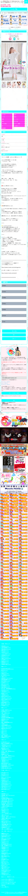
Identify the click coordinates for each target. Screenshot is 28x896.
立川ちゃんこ (4, 672)
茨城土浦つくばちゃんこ (6, 698)
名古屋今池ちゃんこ (5, 742)
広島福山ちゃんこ (5, 842)
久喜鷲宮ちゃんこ (5, 714)
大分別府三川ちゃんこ (6, 874)
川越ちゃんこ (4, 676)
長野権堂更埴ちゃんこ (6, 783)
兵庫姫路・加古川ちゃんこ (7, 804)
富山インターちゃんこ (6, 777)
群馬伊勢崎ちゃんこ (5, 702)
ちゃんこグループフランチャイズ (8, 882)
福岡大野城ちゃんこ (5, 856)
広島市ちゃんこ (4, 851)
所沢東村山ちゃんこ (5, 711)
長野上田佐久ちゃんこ (6, 787)
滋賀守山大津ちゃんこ (6, 821)
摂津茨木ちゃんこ (5, 819)
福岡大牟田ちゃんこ (5, 867)
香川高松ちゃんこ (5, 841)
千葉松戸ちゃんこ (5, 701)
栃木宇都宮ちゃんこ (5, 681)
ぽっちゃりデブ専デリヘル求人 (8, 883)
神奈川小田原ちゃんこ (6, 699)
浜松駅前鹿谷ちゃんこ (6, 766)
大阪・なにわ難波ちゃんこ (7, 829)
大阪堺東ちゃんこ (5, 812)
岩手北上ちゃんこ (5, 656)
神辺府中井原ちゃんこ (6, 870)
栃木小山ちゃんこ (5, 684)
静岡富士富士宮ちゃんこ (6, 768)
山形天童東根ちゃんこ (6, 647)
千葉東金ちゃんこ (5, 694)
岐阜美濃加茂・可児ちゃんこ (7, 765)
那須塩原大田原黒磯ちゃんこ (7, 717)
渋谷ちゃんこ (4, 731)
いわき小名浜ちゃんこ (6, 653)
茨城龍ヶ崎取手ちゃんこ (6, 710)
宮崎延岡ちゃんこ (5, 873)
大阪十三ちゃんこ (5, 815)
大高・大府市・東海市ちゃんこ (8, 755)
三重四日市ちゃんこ (5, 749)
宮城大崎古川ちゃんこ (6, 649)
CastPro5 (21, 893)
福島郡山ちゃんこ (5, 661)
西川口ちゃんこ (4, 670)
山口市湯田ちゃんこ (5, 871)
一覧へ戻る (14, 331)
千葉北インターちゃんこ (6, 726)
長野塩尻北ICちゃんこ (6, 786)
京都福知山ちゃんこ (5, 827)
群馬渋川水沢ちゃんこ (6, 696)
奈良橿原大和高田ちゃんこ (7, 798)
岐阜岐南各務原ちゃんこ (6, 757)
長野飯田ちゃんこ (5, 780)
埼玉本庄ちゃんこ (5, 690)
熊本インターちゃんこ (6, 838)
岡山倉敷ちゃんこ (5, 859)
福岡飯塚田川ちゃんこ (6, 853)
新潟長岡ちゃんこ (5, 778)
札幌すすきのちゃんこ (6, 658)
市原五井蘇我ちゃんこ (6, 725)
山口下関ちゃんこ (5, 854)
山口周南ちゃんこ (5, 850)
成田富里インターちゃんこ (7, 678)
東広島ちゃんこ (4, 861)
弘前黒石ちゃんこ (5, 652)
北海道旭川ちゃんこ (5, 655)
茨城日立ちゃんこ (5, 737)
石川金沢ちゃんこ (5, 775)
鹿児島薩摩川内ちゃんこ (6, 844)
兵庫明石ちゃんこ (5, 810)
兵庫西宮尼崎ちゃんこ (6, 825)
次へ (14, 338)
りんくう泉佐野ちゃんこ (6, 813)
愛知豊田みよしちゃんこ (6, 758)
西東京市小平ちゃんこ (6, 728)
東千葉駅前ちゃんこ (5, 675)
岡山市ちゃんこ (4, 865)
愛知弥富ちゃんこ (5, 748)
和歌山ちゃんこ (4, 796)
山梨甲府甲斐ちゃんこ (6, 781)
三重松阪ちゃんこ (5, 760)
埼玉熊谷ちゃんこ (5, 682)
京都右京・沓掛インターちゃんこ (8, 816)
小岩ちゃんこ (4, 729)
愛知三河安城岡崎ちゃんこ (7, 743)
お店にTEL (14, 9)
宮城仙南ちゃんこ (5, 646)
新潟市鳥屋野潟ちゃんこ (6, 784)
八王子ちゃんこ (4, 734)
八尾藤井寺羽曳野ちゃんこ (7, 806)
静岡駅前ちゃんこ (5, 752)
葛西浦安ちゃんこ (5, 719)
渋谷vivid (3, 885)
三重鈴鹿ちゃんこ (5, 761)
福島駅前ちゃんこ (5, 662)
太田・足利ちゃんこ (5, 713)
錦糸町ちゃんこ (4, 693)
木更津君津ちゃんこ (5, 691)
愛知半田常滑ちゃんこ (6, 763)
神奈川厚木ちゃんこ (5, 687)
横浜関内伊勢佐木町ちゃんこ (7, 668)
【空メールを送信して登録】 (14, 393)
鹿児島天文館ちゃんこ (6, 835)
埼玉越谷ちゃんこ (5, 705)
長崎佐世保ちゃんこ (5, 836)
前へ (14, 335)
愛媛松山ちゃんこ (5, 833)
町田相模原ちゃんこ (5, 685)
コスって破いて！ (5, 886)
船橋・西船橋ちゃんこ (6, 736)
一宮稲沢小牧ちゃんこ (6, 746)
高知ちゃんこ (4, 857)
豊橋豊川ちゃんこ (5, 754)
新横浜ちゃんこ (4, 720)
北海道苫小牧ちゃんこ (6, 664)
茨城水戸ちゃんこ (5, 673)
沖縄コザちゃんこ (5, 868)
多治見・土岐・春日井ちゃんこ (8, 751)
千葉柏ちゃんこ (4, 723)
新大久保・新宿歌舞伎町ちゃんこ (8, 688)
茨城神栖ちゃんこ (5, 716)
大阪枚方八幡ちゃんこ (6, 818)
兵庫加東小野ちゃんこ (6, 822)
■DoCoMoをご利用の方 (5, 381)
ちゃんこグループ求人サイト (7, 880)
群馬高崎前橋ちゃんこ (6, 679)
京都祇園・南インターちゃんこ (8, 795)
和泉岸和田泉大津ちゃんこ (7, 801)
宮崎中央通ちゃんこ (5, 864)
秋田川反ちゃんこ (5, 650)
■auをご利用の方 (4, 383)
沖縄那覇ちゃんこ (5, 848)
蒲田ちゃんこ (4, 733)
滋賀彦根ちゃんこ (5, 793)
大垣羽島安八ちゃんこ (6, 745)
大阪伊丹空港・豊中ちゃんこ (7, 799)
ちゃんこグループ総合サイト (7, 879)
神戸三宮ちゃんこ (5, 809)
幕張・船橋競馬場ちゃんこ (7, 722)
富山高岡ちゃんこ (5, 774)
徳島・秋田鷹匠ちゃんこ (6, 845)
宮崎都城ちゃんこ (5, 847)
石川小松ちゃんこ (5, 772)
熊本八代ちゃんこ (5, 862)
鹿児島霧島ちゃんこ (5, 839)
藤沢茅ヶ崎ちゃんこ (5, 704)
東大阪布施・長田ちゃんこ (7, 803)
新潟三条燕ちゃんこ (5, 789)
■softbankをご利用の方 (5, 384)
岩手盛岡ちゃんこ (5, 659)
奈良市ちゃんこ (4, 807)
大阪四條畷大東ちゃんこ (6, 824)
